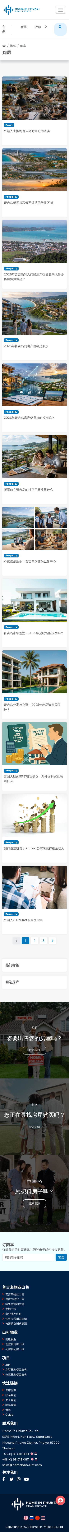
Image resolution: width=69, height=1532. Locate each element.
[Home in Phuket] (21, 9)
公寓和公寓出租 (14, 1349)
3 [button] (43, 941)
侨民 (24, 27)
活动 (38, 27)
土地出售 (10, 1309)
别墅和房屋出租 (14, 1344)
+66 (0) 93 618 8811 (15, 1454)
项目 (8, 1365)
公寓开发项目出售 (16, 1374)
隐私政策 (10, 1405)
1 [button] (25, 941)
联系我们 (34, 1050)
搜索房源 (34, 1126)
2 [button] (34, 941)
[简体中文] (37, 1518)
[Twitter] (12, 1480)
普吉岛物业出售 (14, 1294)
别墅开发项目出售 (16, 1369)
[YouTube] (26, 1480)
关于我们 (10, 1400)
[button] (52, 940)
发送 (61, 1257)
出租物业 (10, 1339)
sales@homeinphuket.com (22, 1465)
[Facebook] (5, 1480)
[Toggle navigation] (60, 10)
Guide (9, 1414)
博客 (13, 46)
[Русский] (31, 1518)
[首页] (4, 46)
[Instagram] (19, 1480)
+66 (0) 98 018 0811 (15, 1459)
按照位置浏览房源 (16, 1319)
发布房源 (10, 1390)
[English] (26, 1518)
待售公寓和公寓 (14, 1304)
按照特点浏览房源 (16, 1323)
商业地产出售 (13, 1314)
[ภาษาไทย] (43, 1518)
